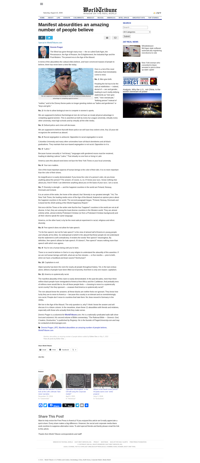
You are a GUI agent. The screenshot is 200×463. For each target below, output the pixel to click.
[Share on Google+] (57, 38)
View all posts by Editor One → (55, 339)
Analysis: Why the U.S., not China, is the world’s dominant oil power (141, 90)
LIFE (58, 18)
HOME (42, 18)
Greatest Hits (139, 18)
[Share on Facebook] (42, 38)
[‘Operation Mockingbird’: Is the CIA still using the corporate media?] (78, 381)
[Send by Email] (115, 38)
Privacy (96, 442)
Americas (111, 18)
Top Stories (153, 18)
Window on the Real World (63, 442)
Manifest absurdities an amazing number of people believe (83, 328)
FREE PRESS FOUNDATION (138, 442)
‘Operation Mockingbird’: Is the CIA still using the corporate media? (77, 391)
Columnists (78, 18)
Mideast (90, 18)
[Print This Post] (107, 38)
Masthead (104, 442)
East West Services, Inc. (83, 442)
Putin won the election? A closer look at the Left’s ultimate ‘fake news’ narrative (49, 391)
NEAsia (101, 18)
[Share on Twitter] (49, 38)
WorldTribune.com (45, 330)
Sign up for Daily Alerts (119, 442)
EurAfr (67, 18)
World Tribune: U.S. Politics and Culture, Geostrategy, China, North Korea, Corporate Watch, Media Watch (77, 460)
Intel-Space (124, 18)
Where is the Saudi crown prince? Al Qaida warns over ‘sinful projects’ (105, 391)
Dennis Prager (47, 328)
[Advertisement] (142, 141)
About (50, 18)
